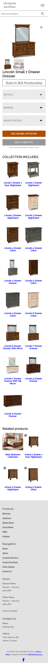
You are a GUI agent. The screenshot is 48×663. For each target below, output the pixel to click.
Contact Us (7, 570)
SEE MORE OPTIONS (24, 133)
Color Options (8, 566)
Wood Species (13, 120)
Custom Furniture (10, 561)
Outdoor (6, 535)
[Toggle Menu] (42, 5)
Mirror (8, 107)
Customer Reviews (10, 557)
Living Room (7, 526)
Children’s (6, 517)
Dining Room (8, 522)
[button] (41, 27)
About (5, 552)
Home (5, 548)
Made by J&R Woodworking (24, 82)
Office (4, 531)
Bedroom (6, 513)
